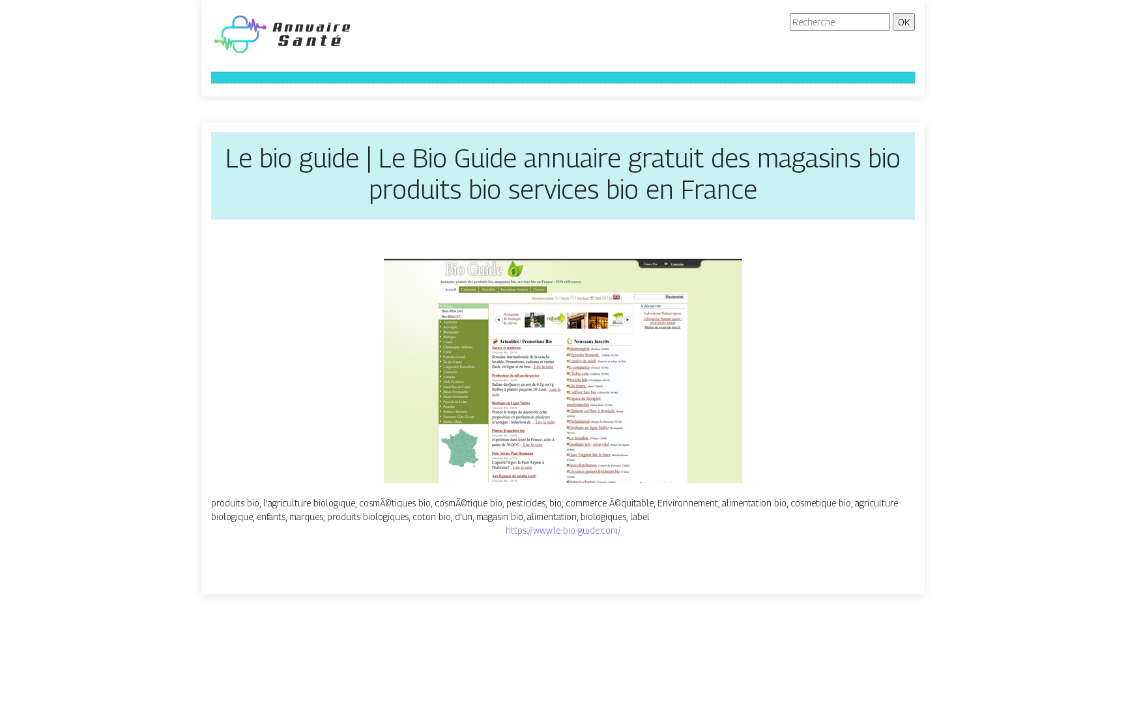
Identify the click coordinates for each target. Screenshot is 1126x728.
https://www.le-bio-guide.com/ (563, 530)
